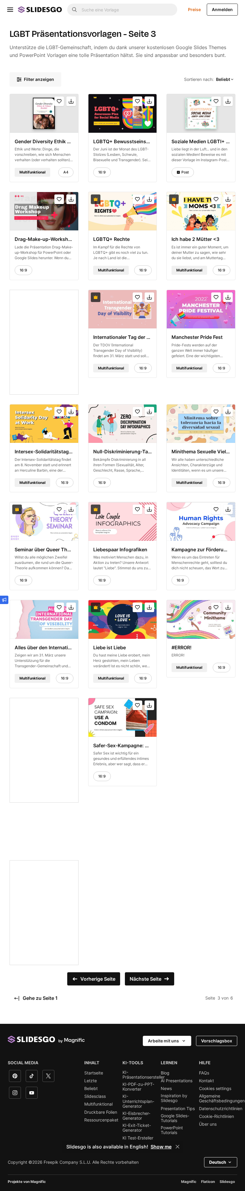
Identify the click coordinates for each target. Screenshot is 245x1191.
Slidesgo (227, 1181)
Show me (161, 1146)
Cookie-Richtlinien (216, 1116)
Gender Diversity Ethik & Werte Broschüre (44, 141)
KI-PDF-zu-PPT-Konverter (138, 1087)
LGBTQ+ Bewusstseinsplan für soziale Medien (122, 141)
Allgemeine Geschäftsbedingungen (222, 1098)
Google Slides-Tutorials (175, 1118)
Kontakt (206, 1080)
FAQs (204, 1073)
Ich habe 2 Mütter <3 (195, 239)
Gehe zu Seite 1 (40, 998)
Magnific (188, 1181)
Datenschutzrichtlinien (220, 1108)
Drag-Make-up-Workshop (44, 239)
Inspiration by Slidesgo (174, 1098)
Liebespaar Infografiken (120, 549)
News (166, 1088)
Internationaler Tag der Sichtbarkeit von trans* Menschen (122, 337)
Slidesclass (95, 1096)
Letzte (90, 1080)
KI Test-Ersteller (137, 1138)
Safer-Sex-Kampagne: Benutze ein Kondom (122, 745)
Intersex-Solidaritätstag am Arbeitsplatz (44, 451)
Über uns (208, 1124)
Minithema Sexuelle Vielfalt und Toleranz (201, 451)
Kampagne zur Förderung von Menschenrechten (201, 549)
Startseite (93, 1073)
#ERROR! (182, 647)
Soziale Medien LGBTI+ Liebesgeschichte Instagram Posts (201, 141)
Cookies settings (215, 1088)
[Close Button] (177, 1146)
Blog (165, 1073)
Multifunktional (98, 1104)
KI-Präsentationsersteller (143, 1075)
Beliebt (91, 1088)
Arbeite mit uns (163, 1040)
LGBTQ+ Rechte (111, 239)
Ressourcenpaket (101, 1120)
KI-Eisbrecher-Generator (136, 1116)
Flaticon (208, 1181)
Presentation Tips (178, 1108)
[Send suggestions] (4, 600)
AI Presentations (176, 1080)
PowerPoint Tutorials (172, 1130)
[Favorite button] (59, 101)
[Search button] (74, 10)
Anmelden (222, 9)
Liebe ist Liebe (109, 647)
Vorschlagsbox (216, 1040)
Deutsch (217, 1162)
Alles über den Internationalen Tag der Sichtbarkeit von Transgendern (44, 647)
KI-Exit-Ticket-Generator (136, 1128)
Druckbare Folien (100, 1112)
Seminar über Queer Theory (44, 549)
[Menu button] (10, 10)
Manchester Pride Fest (197, 337)
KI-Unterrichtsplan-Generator (138, 1101)
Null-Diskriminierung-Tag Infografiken (122, 451)
